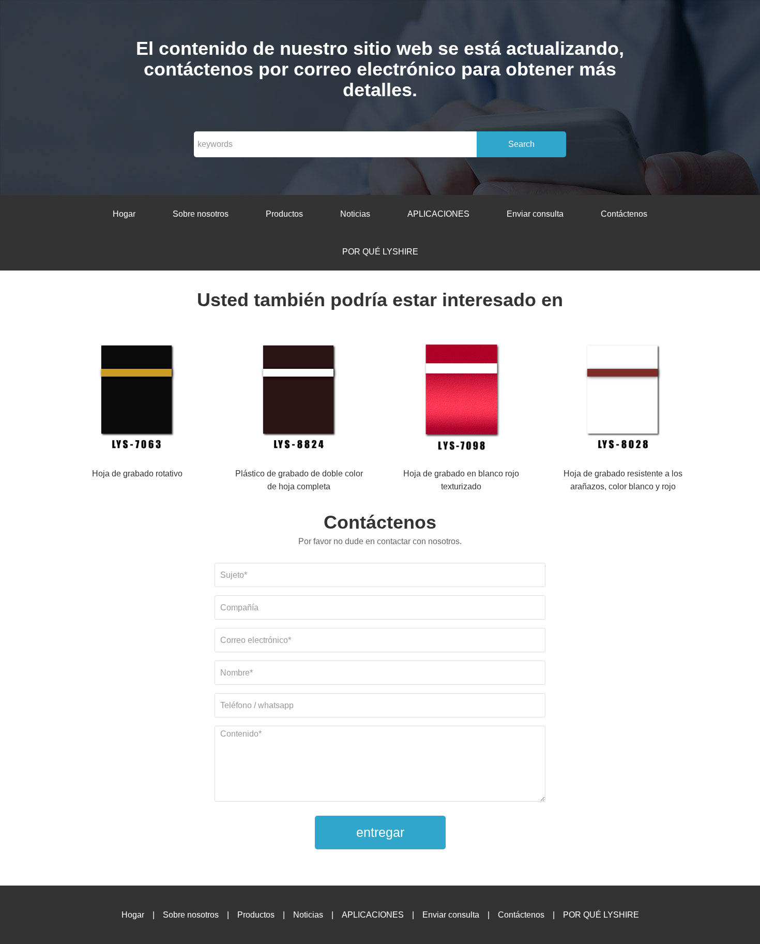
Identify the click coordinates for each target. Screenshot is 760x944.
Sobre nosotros (201, 213)
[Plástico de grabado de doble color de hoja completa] (299, 398)
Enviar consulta (535, 213)
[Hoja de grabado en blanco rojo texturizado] (461, 398)
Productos (284, 213)
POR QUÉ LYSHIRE (380, 251)
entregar (380, 832)
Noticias (355, 213)
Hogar (124, 213)
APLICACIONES (438, 213)
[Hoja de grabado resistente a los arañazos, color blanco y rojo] (623, 398)
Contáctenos (624, 213)
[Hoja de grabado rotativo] (137, 398)
